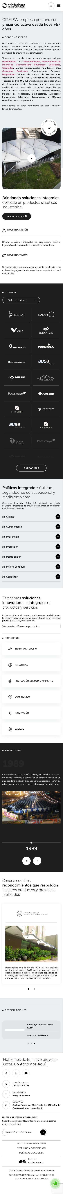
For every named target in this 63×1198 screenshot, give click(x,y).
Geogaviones (9, 74)
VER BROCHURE (15, 216)
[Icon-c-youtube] (26, 1073)
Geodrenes (22, 71)
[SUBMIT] (43, 1132)
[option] (31, 845)
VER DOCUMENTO (36, 1035)
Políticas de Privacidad (31, 1143)
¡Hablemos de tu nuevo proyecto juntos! (30, 1061)
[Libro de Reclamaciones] (22, 1161)
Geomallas (7, 68)
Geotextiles (54, 64)
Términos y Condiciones (31, 1148)
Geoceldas (7, 71)
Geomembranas (32, 61)
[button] (31, 517)
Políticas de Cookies (31, 1152)
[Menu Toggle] (59, 5)
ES (51, 5)
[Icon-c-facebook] (6, 1073)
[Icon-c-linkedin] (16, 1073)
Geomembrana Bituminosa (31, 64)
